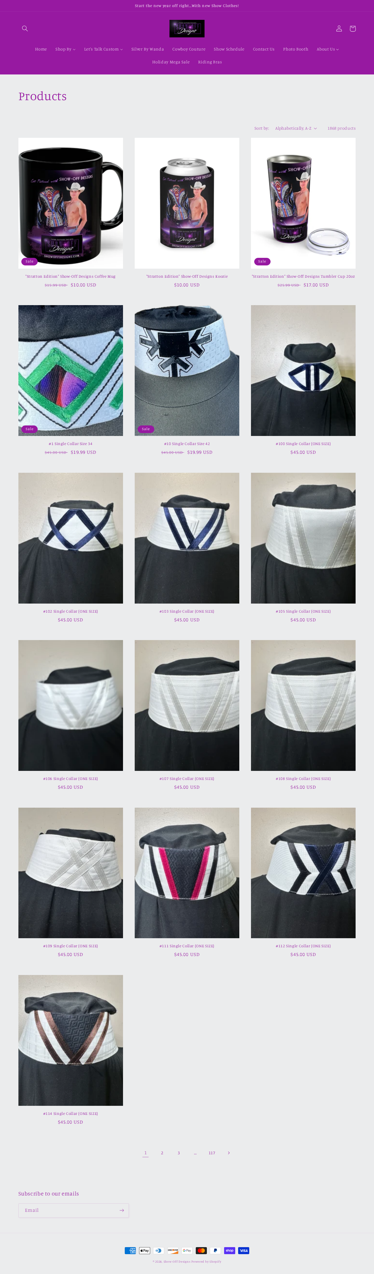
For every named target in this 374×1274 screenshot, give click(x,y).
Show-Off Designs (177, 1261)
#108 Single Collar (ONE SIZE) (303, 778)
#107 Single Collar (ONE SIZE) (187, 778)
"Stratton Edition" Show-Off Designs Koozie (187, 276)
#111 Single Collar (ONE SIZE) (187, 945)
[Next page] (228, 1153)
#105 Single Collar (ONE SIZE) (303, 611)
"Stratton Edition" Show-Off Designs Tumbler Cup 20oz (303, 276)
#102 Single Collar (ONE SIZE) (70, 611)
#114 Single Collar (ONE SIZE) (70, 1113)
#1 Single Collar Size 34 (70, 443)
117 (212, 1152)
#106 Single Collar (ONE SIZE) (70, 778)
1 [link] (145, 1152)
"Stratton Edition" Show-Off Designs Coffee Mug (70, 276)
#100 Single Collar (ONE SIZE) (303, 443)
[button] (25, 28)
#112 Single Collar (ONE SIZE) (303, 945)
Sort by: (261, 128)
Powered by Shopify (206, 1261)
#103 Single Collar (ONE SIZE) (187, 611)
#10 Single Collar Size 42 (187, 443)
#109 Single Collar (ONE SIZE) (70, 945)
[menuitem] (41, 49)
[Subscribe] (121, 1210)
